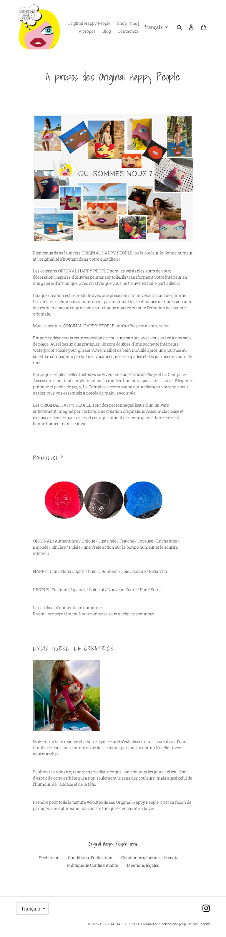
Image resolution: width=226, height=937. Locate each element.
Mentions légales (143, 865)
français (31, 908)
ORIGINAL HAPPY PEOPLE (120, 924)
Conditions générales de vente (149, 857)
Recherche (49, 857)
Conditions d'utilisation (90, 857)
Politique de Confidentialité (92, 865)
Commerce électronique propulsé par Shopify (175, 924)
